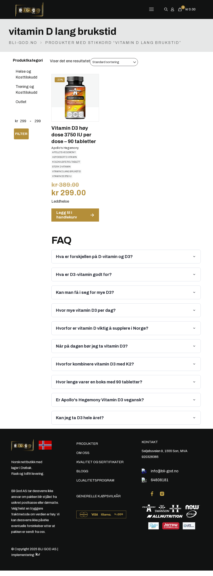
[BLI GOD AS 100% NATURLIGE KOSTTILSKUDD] (37, 9)
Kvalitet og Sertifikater (100, 462)
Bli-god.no (23, 43)
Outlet (21, 102)
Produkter (87, 443)
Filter (21, 134)
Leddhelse (60, 201)
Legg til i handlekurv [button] (66, 215)
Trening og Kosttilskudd (26, 90)
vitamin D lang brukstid (66, 171)
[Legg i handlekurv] (93, 80)
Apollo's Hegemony (65, 148)
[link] (152, 493)
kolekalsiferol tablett (66, 162)
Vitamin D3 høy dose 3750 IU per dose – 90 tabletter (73, 134)
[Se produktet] (93, 89)
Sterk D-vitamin (61, 167)
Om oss (82, 453)
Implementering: (23, 555)
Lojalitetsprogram (95, 480)
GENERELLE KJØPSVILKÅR (98, 496)
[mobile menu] (151, 9)
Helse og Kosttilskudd (26, 74)
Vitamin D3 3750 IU (62, 176)
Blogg (82, 471)
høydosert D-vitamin (64, 157)
